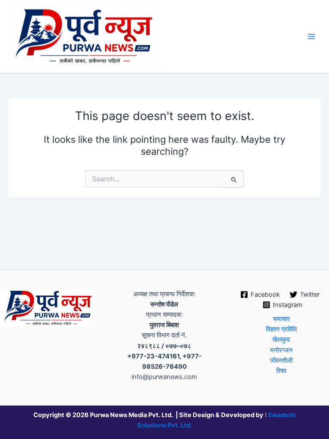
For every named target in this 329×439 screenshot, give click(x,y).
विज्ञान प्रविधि (281, 329)
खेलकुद (281, 339)
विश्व (281, 371)
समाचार (281, 319)
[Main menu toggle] (311, 36)
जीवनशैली (281, 360)
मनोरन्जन (281, 350)
